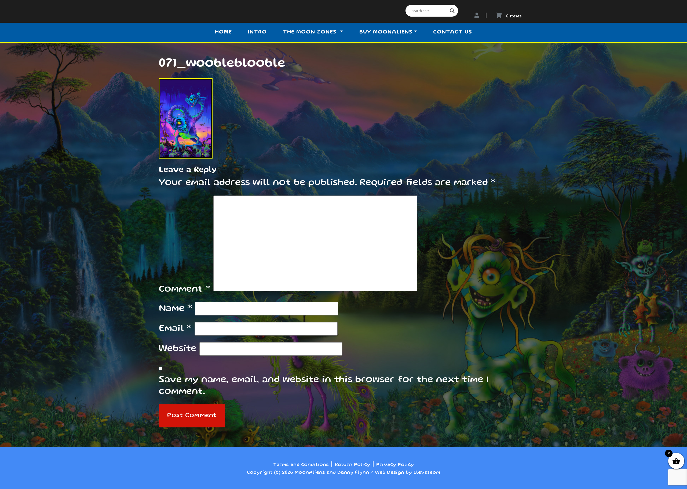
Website (177, 349)
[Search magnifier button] (452, 10)
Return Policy (352, 465)
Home (223, 32)
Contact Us (452, 32)
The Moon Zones (310, 32)
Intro (257, 32)
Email (175, 329)
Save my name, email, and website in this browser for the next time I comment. (323, 386)
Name (175, 308)
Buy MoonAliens (385, 32)
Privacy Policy (395, 465)
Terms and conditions (301, 465)
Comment (184, 289)
